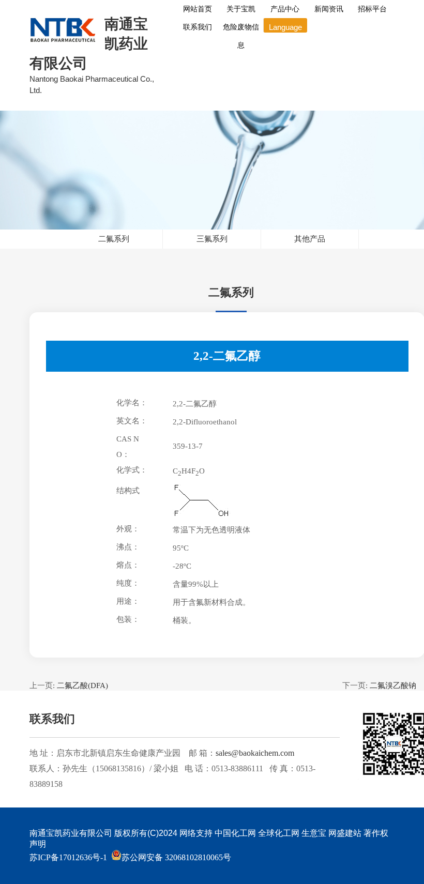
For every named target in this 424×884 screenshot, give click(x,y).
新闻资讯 (328, 9)
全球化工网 (278, 833)
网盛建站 (344, 833)
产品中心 (284, 9)
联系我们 (197, 27)
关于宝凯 (240, 9)
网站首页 (197, 9)
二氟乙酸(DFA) (82, 685)
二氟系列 (113, 239)
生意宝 (313, 833)
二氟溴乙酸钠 (393, 685)
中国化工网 (235, 833)
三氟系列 (212, 239)
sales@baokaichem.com (255, 753)
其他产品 (309, 239)
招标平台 (372, 9)
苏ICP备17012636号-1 (68, 857)
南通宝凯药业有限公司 (70, 833)
